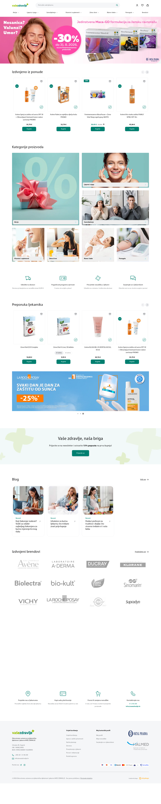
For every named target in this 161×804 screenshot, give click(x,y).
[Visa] (111, 765)
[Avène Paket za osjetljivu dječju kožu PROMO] (63, 94)
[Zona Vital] (98, 583)
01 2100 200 (133, 704)
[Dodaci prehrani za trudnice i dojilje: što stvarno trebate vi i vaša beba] (98, 500)
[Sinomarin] (133, 583)
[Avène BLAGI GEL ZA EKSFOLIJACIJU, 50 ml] (97, 327)
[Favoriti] (142, 5)
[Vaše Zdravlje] (20, 5)
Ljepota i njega (32, 12)
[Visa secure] (134, 765)
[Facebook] (21, 765)
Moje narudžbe (101, 739)
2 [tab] (93, 57)
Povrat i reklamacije (72, 753)
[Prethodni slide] (143, 72)
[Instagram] (24, 765)
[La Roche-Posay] (63, 602)
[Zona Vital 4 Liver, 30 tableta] (63, 327)
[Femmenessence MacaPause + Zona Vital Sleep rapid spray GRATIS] (97, 94)
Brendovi (145, 12)
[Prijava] (137, 5)
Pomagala (129, 12)
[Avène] (28, 564)
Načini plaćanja (71, 742)
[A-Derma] (63, 564)
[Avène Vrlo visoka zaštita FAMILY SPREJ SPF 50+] (132, 94)
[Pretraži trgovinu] (117, 5)
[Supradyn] (133, 602)
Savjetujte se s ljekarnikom (105, 742)
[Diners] (117, 765)
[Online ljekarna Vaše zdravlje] (138, 734)
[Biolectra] (28, 583)
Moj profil (99, 735)
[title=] (80, 40)
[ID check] (127, 765)
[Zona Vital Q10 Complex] (29, 327)
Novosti (18, 518)
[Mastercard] (107, 765)
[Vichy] (28, 602)
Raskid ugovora (71, 756)
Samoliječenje (51, 12)
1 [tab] (89, 57)
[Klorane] (133, 564)
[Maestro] (102, 765)
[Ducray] (98, 564)
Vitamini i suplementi (73, 12)
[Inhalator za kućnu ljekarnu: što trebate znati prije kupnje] (63, 500)
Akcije (15, 12)
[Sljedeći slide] (147, 72)
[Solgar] (98, 602)
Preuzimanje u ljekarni (73, 749)
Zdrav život (93, 12)
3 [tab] (83, 414)
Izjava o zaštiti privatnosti (74, 739)
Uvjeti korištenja (71, 735)
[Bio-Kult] (63, 583)
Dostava (69, 746)
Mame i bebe (111, 12)
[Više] (80, 391)
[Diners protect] (137, 765)
